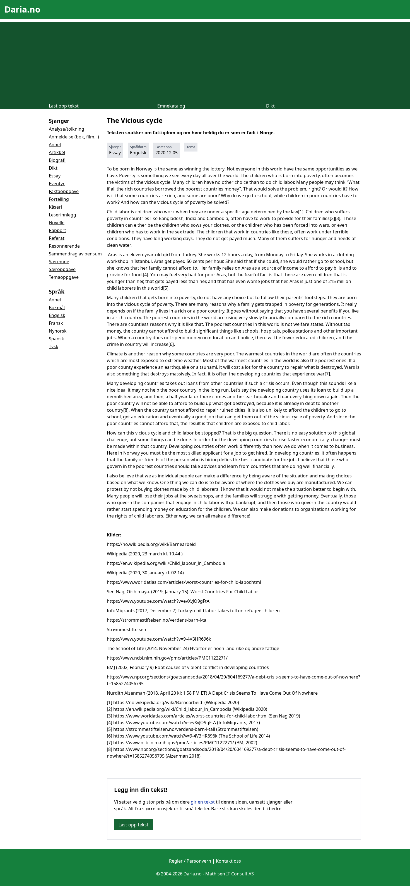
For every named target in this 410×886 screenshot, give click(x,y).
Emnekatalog (171, 106)
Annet (55, 144)
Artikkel (57, 152)
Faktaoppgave (64, 191)
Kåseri (55, 207)
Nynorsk (58, 331)
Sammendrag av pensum (75, 254)
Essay (55, 176)
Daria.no (22, 9)
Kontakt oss (228, 861)
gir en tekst (203, 802)
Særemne (59, 261)
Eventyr (57, 183)
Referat (56, 238)
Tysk (53, 346)
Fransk (56, 323)
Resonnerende (64, 246)
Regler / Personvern (190, 861)
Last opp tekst (64, 106)
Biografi (57, 160)
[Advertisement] (205, 61)
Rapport (57, 230)
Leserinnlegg (62, 215)
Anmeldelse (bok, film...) (74, 137)
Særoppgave (62, 269)
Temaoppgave (64, 277)
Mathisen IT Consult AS (229, 874)
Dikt (270, 106)
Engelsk (57, 315)
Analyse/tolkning (66, 129)
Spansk (56, 339)
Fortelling (59, 199)
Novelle (56, 222)
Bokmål (57, 307)
